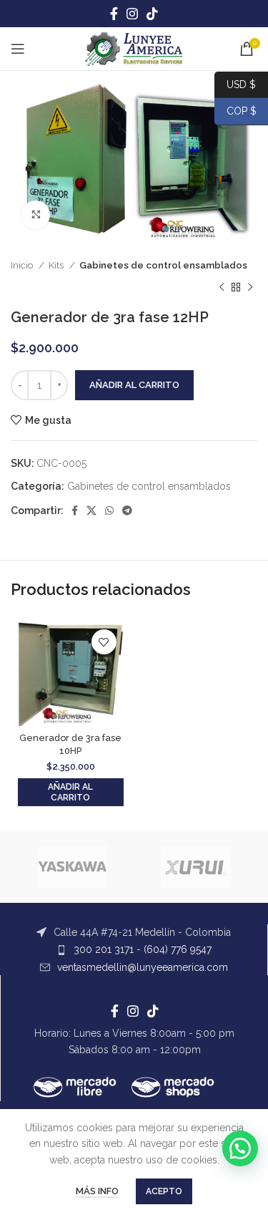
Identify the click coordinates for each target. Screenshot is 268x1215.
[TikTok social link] (152, 13)
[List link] (134, 932)
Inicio (23, 265)
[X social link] (91, 510)
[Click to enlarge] (35, 214)
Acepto (164, 1191)
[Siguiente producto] (250, 287)
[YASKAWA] (72, 867)
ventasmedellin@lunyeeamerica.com (142, 967)
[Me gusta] (103, 641)
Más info (97, 1191)
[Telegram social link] (127, 510)
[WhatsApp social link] (109, 510)
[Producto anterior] (221, 287)
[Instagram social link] (132, 13)
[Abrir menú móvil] (18, 48)
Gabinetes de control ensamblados (163, 265)
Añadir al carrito (134, 384)
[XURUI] (196, 867)
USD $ (241, 83)
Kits (57, 265)
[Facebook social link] (114, 13)
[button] (71, 792)
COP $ (235, 111)
